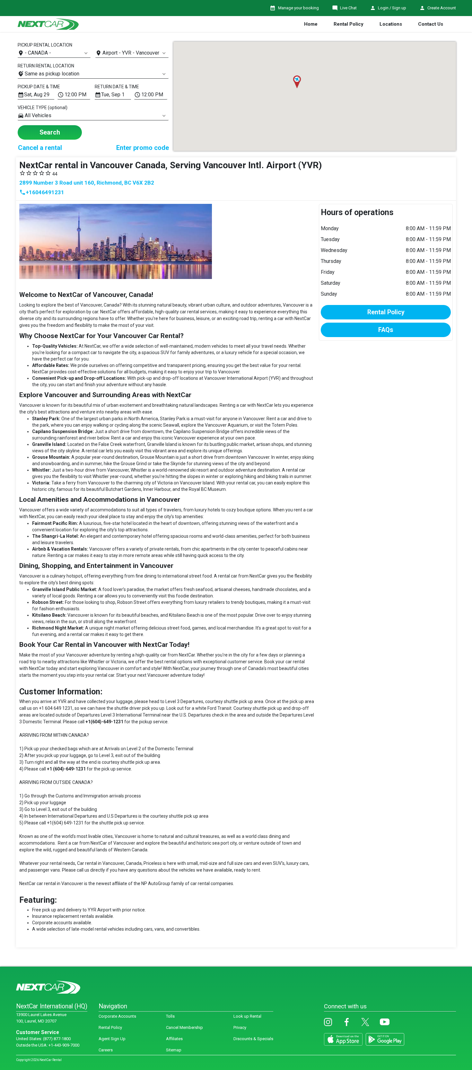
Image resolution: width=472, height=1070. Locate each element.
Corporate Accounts (117, 1016)
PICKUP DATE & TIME (39, 86)
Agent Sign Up (112, 1038)
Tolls (170, 1016)
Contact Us (430, 24)
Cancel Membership (184, 1027)
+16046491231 (41, 192)
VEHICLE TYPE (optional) (42, 107)
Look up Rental (247, 1016)
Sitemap (173, 1050)
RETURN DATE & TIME (117, 86)
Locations (391, 24)
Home (311, 24)
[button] (297, 81)
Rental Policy (348, 24)
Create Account (441, 7)
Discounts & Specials (253, 1038)
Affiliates (174, 1038)
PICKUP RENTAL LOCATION (45, 45)
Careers (106, 1050)
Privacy (239, 1027)
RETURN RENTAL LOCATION (46, 65)
